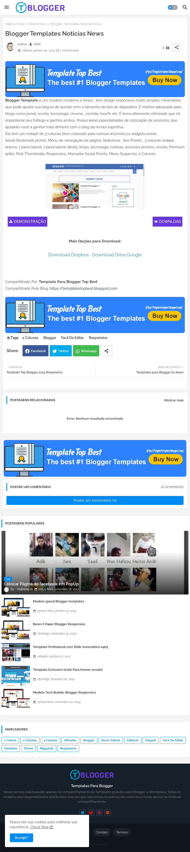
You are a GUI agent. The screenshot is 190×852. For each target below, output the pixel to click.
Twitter (63, 351)
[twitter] (82, 812)
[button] (173, 7)
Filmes (28, 748)
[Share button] (106, 350)
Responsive (37, 24)
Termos (122, 832)
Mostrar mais (174, 400)
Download (170, 221)
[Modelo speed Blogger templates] (15, 607)
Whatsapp (88, 351)
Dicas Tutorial (110, 740)
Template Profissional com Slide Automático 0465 (70, 647)
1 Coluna (10, 740)
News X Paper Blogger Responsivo (59, 624)
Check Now (39, 827)
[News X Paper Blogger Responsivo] (15, 630)
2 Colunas (30, 338)
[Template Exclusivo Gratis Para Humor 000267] (15, 676)
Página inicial (15, 24)
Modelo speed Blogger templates (58, 601)
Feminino (10, 748)
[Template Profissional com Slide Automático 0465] (15, 653)
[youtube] (91, 812)
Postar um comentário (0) (95, 500)
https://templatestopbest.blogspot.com (83, 288)
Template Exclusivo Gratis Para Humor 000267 (68, 669)
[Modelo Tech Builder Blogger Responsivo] (15, 698)
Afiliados (70, 740)
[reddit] (107, 812)
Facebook (38, 351)
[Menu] (6, 7)
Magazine (46, 748)
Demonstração (30, 221)
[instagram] (99, 812)
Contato (102, 832)
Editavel (133, 740)
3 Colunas (50, 740)
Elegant (150, 740)
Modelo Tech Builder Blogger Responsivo (64, 692)
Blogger (49, 338)
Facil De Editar (72, 338)
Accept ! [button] (21, 838)
